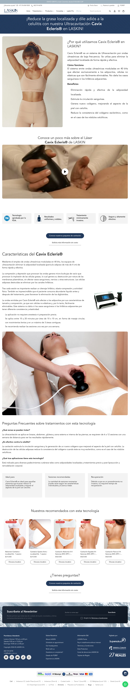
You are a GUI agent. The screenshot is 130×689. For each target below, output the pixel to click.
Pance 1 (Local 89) (80, 681)
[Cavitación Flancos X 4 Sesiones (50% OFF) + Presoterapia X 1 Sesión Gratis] (115, 534)
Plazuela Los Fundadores (76, 685)
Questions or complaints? (54, 652)
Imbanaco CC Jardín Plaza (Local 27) (28, 681)
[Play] (65, 172)
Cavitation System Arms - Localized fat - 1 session (39, 553)
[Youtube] (17, 657)
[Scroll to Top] (125, 678)
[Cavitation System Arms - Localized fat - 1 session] (40, 534)
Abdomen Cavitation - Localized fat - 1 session (13, 553)
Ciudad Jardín (65, 681)
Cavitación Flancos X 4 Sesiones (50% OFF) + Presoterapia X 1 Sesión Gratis (113, 553)
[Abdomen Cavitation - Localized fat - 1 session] (15, 534)
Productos (49, 11)
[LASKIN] (11, 11)
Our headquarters (52, 646)
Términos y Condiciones (99, 618)
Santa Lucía (99, 685)
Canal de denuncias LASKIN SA (87, 652)
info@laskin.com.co (10, 653)
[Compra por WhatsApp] (125, 684)
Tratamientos (37, 11)
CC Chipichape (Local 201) (36, 685)
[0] (123, 11)
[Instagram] (12, 657)
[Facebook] (6, 657)
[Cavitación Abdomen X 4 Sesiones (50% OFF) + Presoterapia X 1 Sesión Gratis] (65, 534)
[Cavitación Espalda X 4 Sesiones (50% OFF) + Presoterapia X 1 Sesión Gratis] (90, 534)
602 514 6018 (8, 651)
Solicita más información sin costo (65, 243)
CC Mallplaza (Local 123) (98, 681)
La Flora (51, 685)
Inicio (28, 11)
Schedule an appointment (54, 642)
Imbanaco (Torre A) (50, 681)
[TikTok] (23, 657)
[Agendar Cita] (125, 673)
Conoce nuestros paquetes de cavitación (65, 236)
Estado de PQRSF (52, 655)
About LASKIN (51, 639)
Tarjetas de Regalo (83, 655)
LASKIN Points (82, 639)
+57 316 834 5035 (24, 5)
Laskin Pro (70, 11)
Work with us (50, 649)
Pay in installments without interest (89, 642)
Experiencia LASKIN (52, 659)
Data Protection (82, 649)
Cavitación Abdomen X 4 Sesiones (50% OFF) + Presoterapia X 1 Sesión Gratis (63, 553)
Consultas (59, 11)
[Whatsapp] (29, 657)
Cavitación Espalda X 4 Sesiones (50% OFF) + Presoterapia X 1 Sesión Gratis (88, 553)
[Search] (109, 11)
